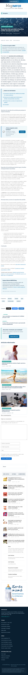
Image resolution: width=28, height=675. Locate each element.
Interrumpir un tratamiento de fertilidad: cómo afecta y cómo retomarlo (15, 522)
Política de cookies (5, 657)
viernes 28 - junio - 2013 (15, 495)
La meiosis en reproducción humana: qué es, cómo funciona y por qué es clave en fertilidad (16, 500)
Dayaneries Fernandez (13, 567)
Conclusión (6, 104)
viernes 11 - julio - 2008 (15, 481)
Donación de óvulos (5, 624)
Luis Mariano (11, 555)
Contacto (3, 659)
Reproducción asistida (5, 632)
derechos (9, 298)
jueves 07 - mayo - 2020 (14, 524)
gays (22, 298)
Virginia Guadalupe (12, 574)
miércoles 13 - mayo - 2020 (15, 516)
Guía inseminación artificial (6, 644)
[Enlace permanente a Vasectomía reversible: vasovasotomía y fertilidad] (5, 557)
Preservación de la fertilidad (7, 646)
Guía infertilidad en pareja (6, 642)
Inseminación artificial (5, 626)
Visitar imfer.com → (14, 1)
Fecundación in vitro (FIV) (6, 622)
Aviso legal (3, 653)
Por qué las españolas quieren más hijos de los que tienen (15, 528)
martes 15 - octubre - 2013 (15, 489)
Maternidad (3, 630)
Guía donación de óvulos (6, 640)
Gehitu (3, 301)
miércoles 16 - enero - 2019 (14, 530)
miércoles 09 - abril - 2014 (16, 503)
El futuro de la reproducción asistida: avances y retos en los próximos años (16, 541)
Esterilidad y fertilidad (5, 628)
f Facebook (15, 308)
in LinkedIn (21, 308)
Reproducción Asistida (8, 22)
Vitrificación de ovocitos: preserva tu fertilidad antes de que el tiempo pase (16, 535)
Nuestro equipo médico (6, 648)
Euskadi (16, 298)
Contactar (22, 131)
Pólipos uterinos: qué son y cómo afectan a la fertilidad (15, 507)
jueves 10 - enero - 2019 (15, 536)
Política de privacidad (5, 655)
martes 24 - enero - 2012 (15, 509)
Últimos (14, 474)
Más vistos (6, 474)
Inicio (2, 22)
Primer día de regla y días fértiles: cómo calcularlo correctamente (15, 493)
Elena (9, 546)
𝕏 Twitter (8, 308)
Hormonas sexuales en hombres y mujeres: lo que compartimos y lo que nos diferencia (16, 487)
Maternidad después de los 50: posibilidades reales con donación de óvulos (16, 479)
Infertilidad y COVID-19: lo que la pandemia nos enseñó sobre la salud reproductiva (16, 514)
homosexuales (10, 301)
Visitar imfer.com (14, 336)
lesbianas (18, 301)
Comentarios (21, 474)
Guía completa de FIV (5, 638)
